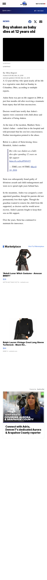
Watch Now (40, 3)
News (6, 21)
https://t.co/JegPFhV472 (20, 161)
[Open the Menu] (4, 4)
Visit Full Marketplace (36, 246)
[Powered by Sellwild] (40, 389)
